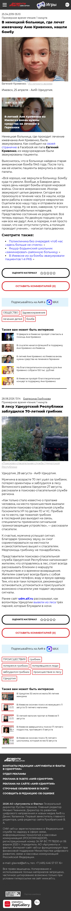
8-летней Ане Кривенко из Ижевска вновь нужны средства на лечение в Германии (39, 357)
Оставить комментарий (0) (36, 286)
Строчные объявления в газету (26, 788)
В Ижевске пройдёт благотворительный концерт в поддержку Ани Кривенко (38, 380)
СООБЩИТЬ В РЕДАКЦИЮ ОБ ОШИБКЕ (28, 793)
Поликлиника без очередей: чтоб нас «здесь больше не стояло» (34, 243)
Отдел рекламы (14, 773)
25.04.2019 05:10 (11, 14)
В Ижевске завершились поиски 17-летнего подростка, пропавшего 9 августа (40, 728)
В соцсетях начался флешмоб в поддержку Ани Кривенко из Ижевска (40, 346)
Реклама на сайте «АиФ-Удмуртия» (29, 783)
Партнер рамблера (32, 894)
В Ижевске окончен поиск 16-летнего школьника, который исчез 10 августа (37, 739)
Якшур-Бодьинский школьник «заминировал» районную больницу (31, 250)
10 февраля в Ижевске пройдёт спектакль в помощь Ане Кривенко (40, 335)
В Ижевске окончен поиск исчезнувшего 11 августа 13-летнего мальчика (40, 706)
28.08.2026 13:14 (11, 398)
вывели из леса (44, 602)
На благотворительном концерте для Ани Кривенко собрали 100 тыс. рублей (39, 369)
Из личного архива (40, 83)
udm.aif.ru (25, 598)
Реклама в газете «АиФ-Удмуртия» (28, 778)
